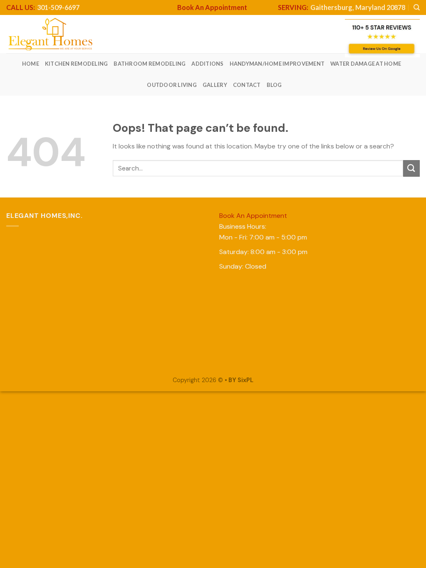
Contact (247, 84)
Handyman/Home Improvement (277, 63)
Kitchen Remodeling (76, 63)
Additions (207, 63)
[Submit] (411, 168)
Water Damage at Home (365, 63)
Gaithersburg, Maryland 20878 (341, 7)
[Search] (417, 7)
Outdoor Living (172, 84)
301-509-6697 (42, 7)
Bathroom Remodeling (150, 63)
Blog (274, 84)
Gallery (215, 84)
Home (30, 63)
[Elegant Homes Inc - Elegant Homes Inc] (50, 34)
